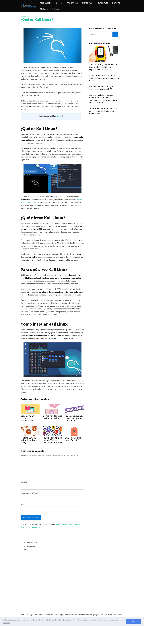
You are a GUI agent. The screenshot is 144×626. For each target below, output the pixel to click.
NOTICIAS (116, 3)
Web (22, 504)
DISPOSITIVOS (87, 3)
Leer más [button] (6, 623)
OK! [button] (133, 621)
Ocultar (59, 116)
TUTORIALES (103, 3)
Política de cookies (28, 546)
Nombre (24, 482)
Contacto (55, 9)
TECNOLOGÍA (45, 3)
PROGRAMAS (72, 3)
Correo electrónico (30, 493)
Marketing (44, 9)
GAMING (59, 3)
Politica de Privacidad (29, 542)
